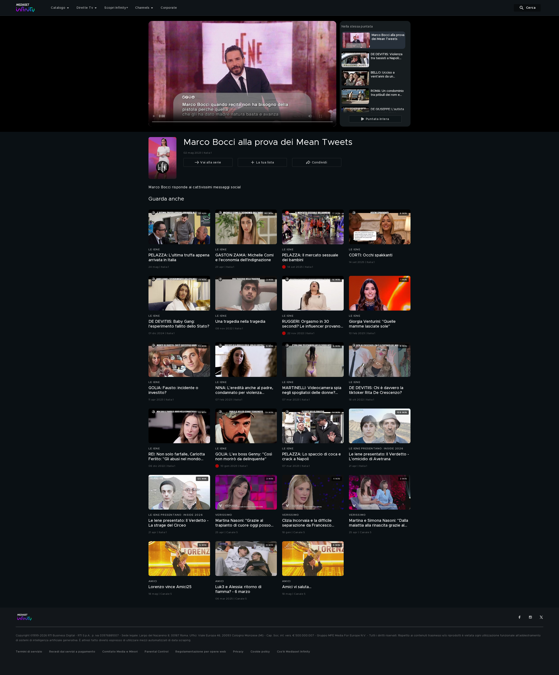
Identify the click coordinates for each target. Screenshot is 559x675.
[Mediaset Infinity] (25, 7)
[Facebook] (519, 617)
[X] (541, 617)
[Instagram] (530, 617)
